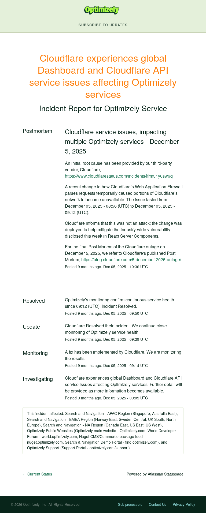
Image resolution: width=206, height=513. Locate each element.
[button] (103, 25)
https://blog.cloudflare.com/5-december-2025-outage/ (131, 259)
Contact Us (157, 504)
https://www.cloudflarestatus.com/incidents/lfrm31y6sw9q (119, 176)
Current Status (37, 474)
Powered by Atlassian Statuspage (155, 474)
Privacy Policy (184, 504)
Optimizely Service (135, 108)
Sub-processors (130, 504)
